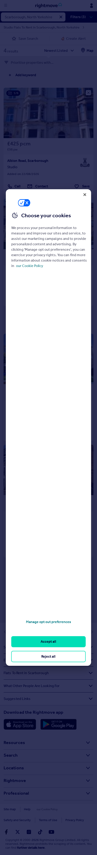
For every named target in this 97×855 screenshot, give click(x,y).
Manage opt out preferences (48, 622)
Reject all (48, 656)
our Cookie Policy (29, 266)
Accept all (48, 641)
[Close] (85, 195)
